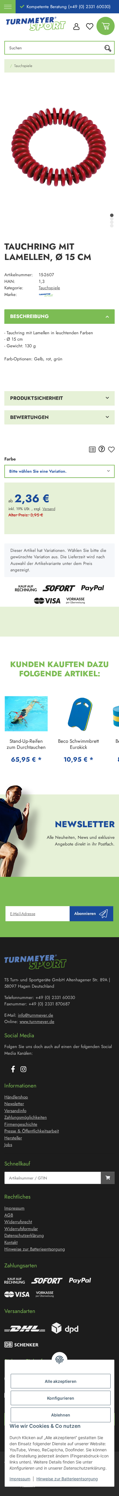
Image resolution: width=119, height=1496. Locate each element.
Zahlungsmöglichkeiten (25, 1117)
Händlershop (16, 1097)
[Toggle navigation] (8, 6)
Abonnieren (85, 913)
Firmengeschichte (20, 1124)
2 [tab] (112, 219)
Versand (48, 509)
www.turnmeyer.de (37, 1021)
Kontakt (11, 1242)
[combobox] (59, 471)
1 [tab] (112, 215)
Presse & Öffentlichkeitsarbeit (31, 1131)
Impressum (20, 1478)
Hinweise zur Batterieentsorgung (67, 1478)
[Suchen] (109, 47)
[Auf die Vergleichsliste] (92, 449)
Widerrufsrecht (18, 1222)
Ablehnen (60, 1414)
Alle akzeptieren (61, 1381)
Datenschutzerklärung (24, 1235)
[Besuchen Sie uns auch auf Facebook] (13, 1069)
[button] (76, 26)
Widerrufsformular (21, 1229)
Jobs (8, 1144)
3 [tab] (112, 222)
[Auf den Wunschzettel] (111, 449)
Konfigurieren (60, 1398)
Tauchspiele (49, 288)
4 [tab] (112, 225)
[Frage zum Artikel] (101, 449)
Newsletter (14, 1104)
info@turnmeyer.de (35, 1015)
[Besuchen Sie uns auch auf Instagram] (23, 1069)
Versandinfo (15, 1110)
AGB (8, 1215)
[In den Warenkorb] (9, 85)
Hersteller (13, 1138)
